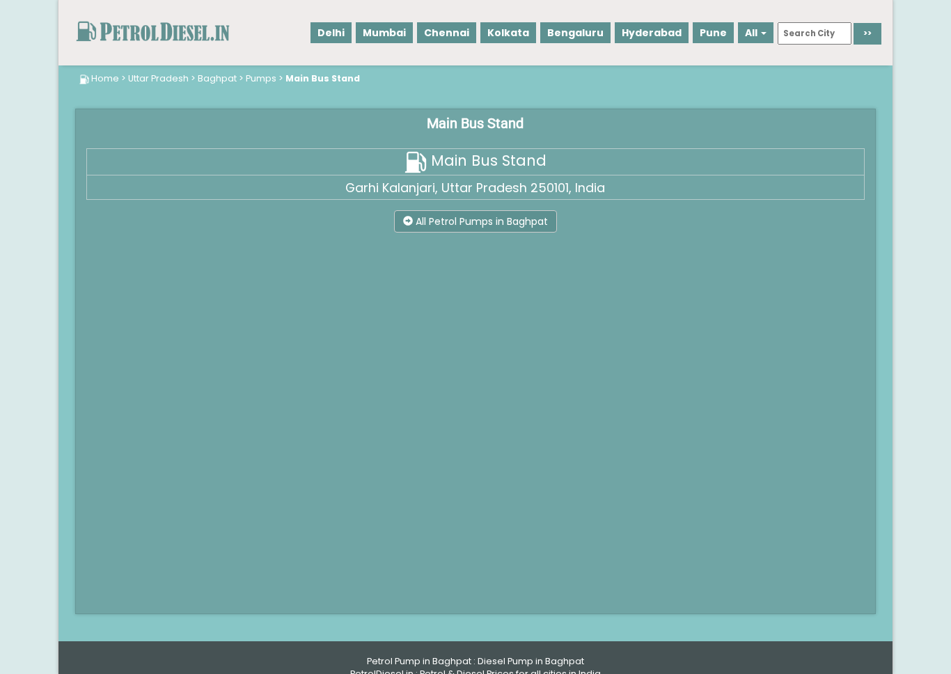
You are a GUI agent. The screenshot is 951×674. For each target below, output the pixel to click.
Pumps (261, 78)
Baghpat (217, 78)
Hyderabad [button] (652, 33)
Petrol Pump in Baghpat (419, 661)
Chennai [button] (446, 33)
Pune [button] (713, 33)
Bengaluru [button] (575, 33)
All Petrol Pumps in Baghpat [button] (480, 221)
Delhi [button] (331, 33)
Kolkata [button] (508, 33)
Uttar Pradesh (158, 78)
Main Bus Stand (322, 78)
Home (105, 78)
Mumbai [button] (384, 33)
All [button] (752, 33)
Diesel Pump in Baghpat (531, 661)
